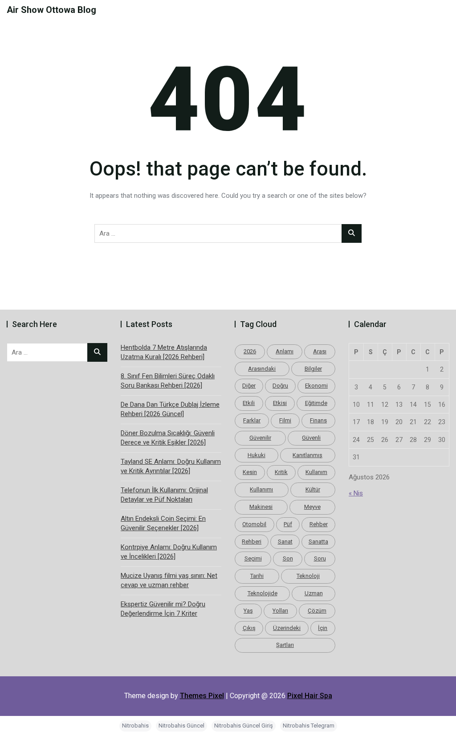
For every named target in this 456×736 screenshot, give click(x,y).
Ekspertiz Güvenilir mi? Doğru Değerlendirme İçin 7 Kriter (163, 608)
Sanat (285, 541)
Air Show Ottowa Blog (51, 9)
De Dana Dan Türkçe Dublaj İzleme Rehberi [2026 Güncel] (170, 409)
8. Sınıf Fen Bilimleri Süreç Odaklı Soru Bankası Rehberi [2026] (168, 380)
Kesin (250, 472)
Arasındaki (262, 368)
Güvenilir (260, 437)
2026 (250, 351)
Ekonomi (316, 385)
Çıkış (249, 628)
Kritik (281, 472)
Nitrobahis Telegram (308, 725)
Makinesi (261, 506)
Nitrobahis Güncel (181, 725)
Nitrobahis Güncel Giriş (243, 725)
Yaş (248, 610)
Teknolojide (262, 593)
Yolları (280, 610)
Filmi (285, 420)
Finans (318, 420)
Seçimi (253, 558)
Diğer (249, 385)
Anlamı (284, 351)
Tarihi (257, 575)
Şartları (285, 645)
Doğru (280, 385)
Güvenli (311, 437)
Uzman (314, 593)
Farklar (252, 420)
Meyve (312, 506)
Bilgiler (313, 368)
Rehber (318, 524)
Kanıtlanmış (307, 455)
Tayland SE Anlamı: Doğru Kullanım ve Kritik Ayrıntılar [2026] (171, 466)
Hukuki (256, 455)
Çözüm (317, 610)
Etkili (249, 403)
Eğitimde (316, 403)
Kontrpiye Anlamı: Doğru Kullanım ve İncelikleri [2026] (169, 551)
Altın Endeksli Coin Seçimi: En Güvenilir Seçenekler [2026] (163, 523)
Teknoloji (308, 575)
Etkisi (280, 403)
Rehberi (251, 541)
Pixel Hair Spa (309, 695)
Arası (319, 351)
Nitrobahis (135, 725)
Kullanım (316, 472)
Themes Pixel (202, 695)
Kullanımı (261, 489)
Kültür (312, 489)
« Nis (356, 493)
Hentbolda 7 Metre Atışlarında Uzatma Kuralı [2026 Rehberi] (164, 352)
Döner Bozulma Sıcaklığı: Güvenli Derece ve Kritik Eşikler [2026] (168, 437)
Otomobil (254, 524)
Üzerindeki (287, 628)
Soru (320, 558)
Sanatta (318, 541)
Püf (288, 524)
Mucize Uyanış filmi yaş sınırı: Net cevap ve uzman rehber (169, 580)
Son (288, 558)
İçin (322, 628)
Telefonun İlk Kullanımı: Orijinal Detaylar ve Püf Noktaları (164, 494)
